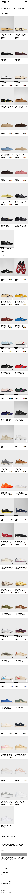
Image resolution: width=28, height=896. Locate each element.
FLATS (14, 8)
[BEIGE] (9, 133)
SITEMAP (3, 888)
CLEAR (25, 4)
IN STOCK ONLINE (7, 10)
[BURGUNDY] (10, 85)
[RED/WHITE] (23, 279)
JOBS (2, 885)
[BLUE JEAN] (12, 686)
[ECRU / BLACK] (9, 304)
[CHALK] (23, 85)
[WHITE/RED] (23, 351)
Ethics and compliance (7, 883)
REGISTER (14, 854)
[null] (10, 351)
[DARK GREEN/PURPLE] (23, 398)
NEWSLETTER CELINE (6, 892)
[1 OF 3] (21, 191)
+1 (12, 85)
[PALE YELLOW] (25, 157)
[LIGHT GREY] (11, 733)
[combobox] (14, 5)
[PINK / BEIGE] (10, 757)
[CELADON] (10, 733)
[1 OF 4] (7, 24)
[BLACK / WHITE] (25, 398)
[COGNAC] (11, 133)
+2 (26, 446)
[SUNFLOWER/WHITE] (10, 279)
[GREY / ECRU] (9, 471)
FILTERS (24, 10)
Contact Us (4, 872)
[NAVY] (23, 733)
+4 (12, 351)
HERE (7, 859)
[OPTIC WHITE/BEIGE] (11, 757)
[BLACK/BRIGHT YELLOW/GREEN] (26, 494)
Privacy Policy (5, 879)
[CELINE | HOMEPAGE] (5, 2)
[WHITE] (9, 85)
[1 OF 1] (21, 24)
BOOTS (23, 8)
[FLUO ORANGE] (9, 494)
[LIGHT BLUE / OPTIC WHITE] (9, 351)
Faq (2, 874)
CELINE (3, 836)
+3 (12, 279)
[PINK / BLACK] (9, 398)
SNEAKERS (9, 8)
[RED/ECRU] (11, 568)
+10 (26, 519)
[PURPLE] (24, 398)
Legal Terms (4, 876)
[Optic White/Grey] (12, 757)
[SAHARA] (24, 446)
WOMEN (8, 836)
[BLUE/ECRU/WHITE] (11, 279)
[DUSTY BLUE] (10, 133)
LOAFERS (3, 8)
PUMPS (19, 8)
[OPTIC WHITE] (23, 446)
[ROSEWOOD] (24, 157)
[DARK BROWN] (23, 133)
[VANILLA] (25, 519)
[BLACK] (11, 85)
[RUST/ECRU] (25, 304)
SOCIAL (3, 890)
